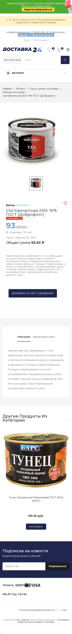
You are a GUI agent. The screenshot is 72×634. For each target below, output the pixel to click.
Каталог (17, 73)
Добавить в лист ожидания (33, 293)
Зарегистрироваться (38, 9)
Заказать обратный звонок (36, 35)
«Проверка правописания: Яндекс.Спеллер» (43, 620)
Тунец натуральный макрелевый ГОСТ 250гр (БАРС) (36, 499)
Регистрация (40, 40)
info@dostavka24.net (18, 32)
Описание (23, 336)
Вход (27, 40)
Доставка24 (23, 619)
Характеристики (44, 336)
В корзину (36, 526)
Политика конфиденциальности (37, 610)
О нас (63, 610)
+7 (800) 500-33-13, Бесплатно (47, 32)
